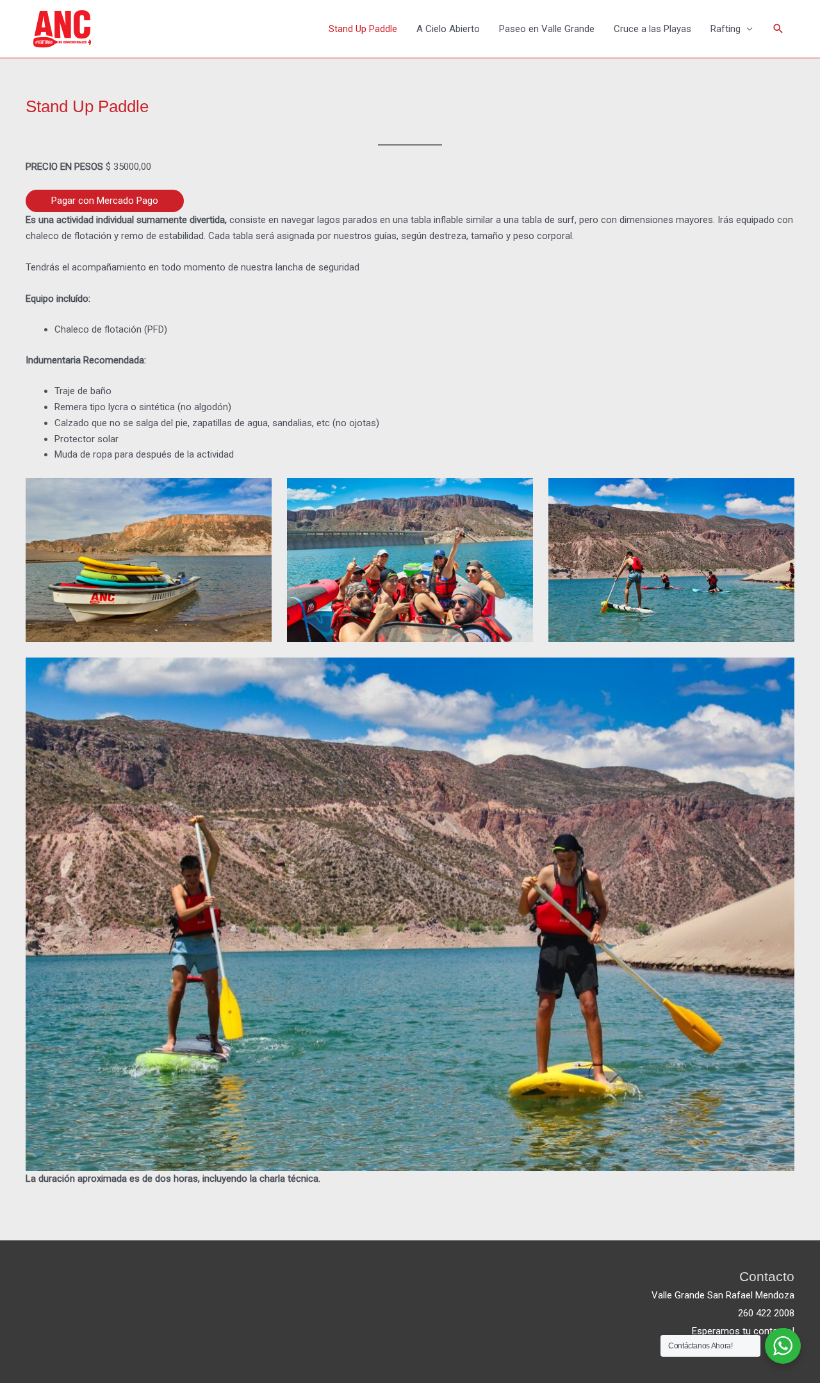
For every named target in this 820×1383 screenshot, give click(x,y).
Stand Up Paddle (363, 29)
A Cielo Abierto (448, 29)
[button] (778, 28)
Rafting (725, 29)
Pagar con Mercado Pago (104, 200)
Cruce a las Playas (652, 29)
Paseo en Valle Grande (546, 29)
